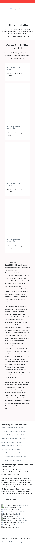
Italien (17, 510)
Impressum (23, 542)
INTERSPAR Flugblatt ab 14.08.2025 (13, 435)
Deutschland (23, 505)
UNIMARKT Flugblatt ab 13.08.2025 (13, 431)
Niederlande (23, 520)
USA (15, 525)
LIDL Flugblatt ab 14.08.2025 (14, 68)
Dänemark (21, 523)
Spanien (18, 514)
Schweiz (19, 507)
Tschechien (22, 518)
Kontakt (4, 542)
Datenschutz (13, 542)
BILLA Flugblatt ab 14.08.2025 (11, 460)
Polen (17, 516)
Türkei (17, 527)
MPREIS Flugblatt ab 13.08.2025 (12, 428)
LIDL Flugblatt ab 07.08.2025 (14, 128)
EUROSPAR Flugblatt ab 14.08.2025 (13, 438)
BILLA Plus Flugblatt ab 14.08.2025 (13, 457)
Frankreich (21, 512)
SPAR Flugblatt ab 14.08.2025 (11, 442)
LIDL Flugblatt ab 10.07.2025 (14, 241)
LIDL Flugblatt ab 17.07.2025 (14, 184)
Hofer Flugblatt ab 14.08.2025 (11, 446)
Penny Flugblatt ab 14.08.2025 (11, 453)
